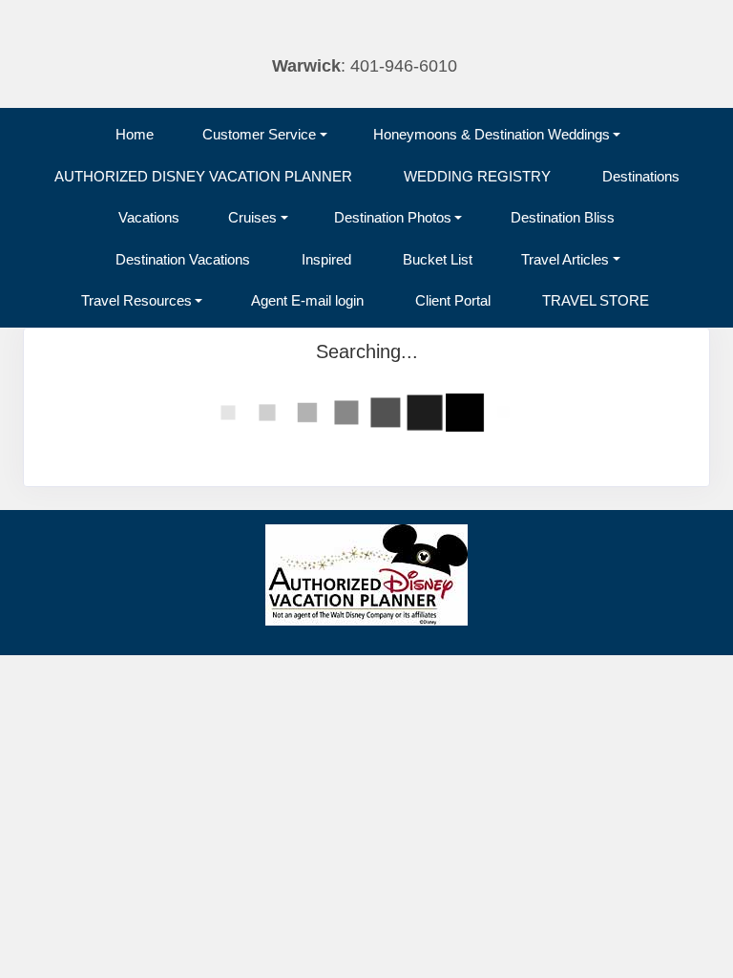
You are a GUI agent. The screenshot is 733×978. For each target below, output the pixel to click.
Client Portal (453, 300)
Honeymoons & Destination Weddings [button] (491, 134)
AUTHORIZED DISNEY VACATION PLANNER (203, 176)
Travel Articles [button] (565, 259)
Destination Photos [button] (392, 217)
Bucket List (437, 259)
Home (134, 134)
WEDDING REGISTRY (477, 176)
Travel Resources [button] (136, 300)
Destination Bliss (563, 217)
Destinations (641, 176)
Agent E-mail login (307, 300)
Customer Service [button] (259, 134)
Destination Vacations (182, 259)
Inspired (326, 259)
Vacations (148, 217)
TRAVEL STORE (595, 300)
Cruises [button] (252, 217)
